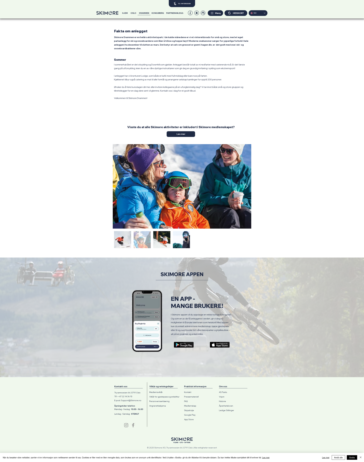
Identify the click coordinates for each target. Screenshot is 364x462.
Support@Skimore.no (131, 400)
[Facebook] (133, 425)
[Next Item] (246, 186)
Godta (352, 457)
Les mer (266, 457)
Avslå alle (338, 457)
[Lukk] (360, 457)
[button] (196, 13)
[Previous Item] (117, 186)
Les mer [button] (325, 457)
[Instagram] (126, 425)
